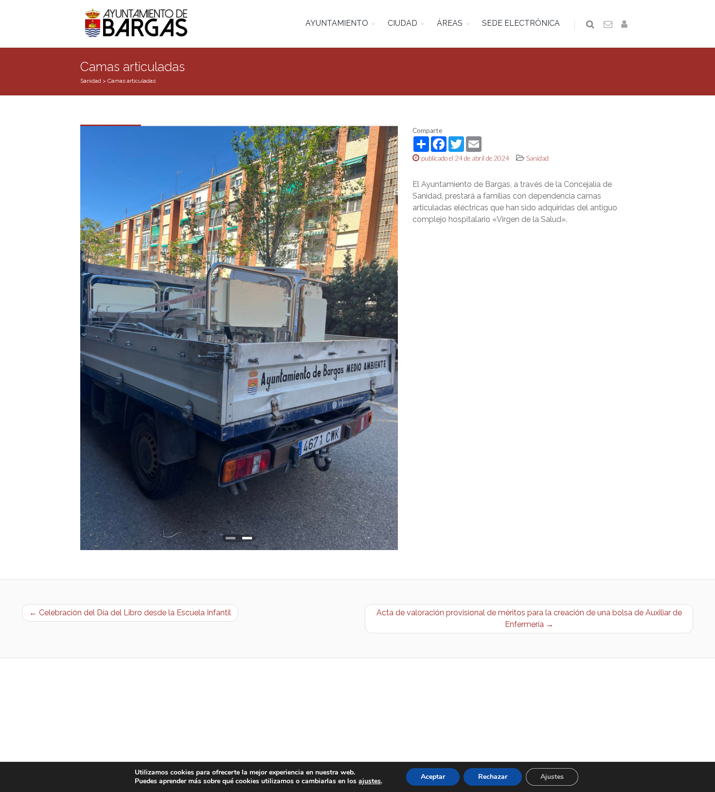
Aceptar (433, 776)
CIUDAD (402, 23)
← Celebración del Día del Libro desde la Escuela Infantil (130, 612)
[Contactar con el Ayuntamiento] (608, 25)
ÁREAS (450, 23)
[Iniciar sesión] (626, 25)
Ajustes (552, 776)
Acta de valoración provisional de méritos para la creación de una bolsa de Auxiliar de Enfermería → (529, 618)
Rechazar (492, 776)
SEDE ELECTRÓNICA (521, 23)
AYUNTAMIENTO (336, 23)
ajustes (369, 781)
